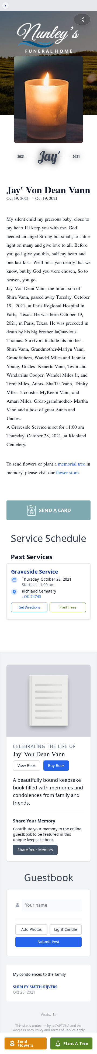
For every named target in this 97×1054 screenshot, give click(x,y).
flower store (67, 472)
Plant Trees (68, 607)
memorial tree (71, 463)
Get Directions (29, 607)
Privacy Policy (33, 1030)
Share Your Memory (35, 849)
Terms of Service (63, 1030)
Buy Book (56, 765)
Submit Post (48, 941)
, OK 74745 (31, 596)
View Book (27, 765)
